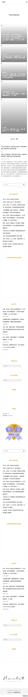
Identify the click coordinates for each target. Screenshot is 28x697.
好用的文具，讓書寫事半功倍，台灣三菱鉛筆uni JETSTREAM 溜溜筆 (13, 346)
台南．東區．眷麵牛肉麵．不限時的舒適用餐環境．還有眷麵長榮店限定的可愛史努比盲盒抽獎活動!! (13, 329)
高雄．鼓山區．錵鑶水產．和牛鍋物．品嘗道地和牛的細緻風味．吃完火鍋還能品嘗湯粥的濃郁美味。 (13, 225)
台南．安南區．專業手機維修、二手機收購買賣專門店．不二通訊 (13, 338)
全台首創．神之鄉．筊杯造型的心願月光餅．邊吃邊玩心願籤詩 (13, 245)
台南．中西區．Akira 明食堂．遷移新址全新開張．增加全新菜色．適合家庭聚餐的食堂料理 (14, 206)
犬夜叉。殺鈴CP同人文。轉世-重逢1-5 (12, 202)
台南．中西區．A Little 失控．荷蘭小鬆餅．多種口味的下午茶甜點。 (14, 240)
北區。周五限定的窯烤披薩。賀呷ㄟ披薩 (12, 236)
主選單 (3, 2)
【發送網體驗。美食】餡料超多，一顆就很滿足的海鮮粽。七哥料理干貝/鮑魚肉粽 (13, 211)
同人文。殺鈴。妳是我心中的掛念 (11, 199)
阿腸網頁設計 (16, 692)
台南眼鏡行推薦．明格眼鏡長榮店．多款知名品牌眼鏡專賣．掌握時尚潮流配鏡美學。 (13, 320)
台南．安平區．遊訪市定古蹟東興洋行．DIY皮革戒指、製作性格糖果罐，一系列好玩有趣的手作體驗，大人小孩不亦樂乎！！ (14, 218)
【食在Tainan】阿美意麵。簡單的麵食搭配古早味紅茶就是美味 (14, 232)
